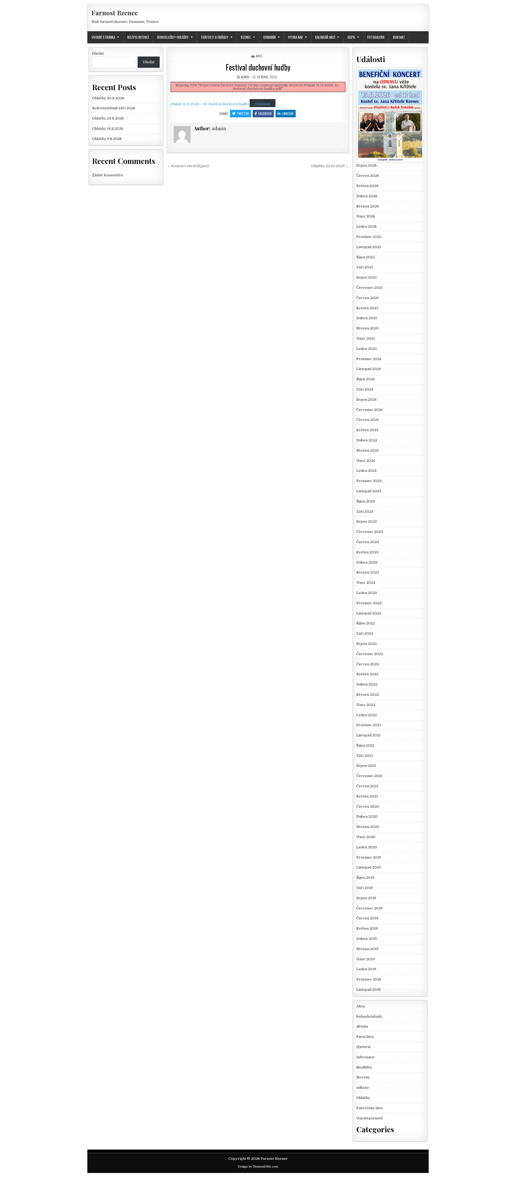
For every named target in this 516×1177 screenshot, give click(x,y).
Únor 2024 (365, 461)
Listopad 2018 (368, 990)
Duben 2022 (366, 684)
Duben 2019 (366, 939)
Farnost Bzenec (114, 12)
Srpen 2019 (366, 898)
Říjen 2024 (365, 379)
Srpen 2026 (366, 165)
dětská (362, 1026)
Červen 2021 (367, 786)
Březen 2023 (367, 572)
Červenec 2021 (369, 776)
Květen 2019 (367, 928)
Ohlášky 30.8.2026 (108, 98)
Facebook (265, 113)
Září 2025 (364, 267)
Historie (363, 1047)
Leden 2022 (366, 715)
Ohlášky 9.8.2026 (107, 139)
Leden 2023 (366, 593)
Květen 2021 (367, 796)
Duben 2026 (366, 196)
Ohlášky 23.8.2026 (108, 118)
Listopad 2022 (368, 613)
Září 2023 (364, 512)
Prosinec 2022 (369, 603)
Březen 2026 (367, 206)
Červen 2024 (367, 420)
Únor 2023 (365, 583)
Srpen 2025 (366, 277)
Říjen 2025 (365, 257)
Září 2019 (364, 888)
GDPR (351, 37)
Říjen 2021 (365, 745)
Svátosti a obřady (214, 37)
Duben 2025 (366, 318)
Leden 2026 (366, 226)
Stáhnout (262, 104)
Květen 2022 (367, 674)
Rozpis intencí (138, 37)
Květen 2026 (367, 186)
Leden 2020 (366, 847)
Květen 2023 (367, 552)
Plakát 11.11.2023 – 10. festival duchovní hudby (210, 104)
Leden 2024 (366, 471)
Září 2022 (364, 633)
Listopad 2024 (368, 369)
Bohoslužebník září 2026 (113, 108)
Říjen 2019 (365, 878)
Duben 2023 (366, 562)
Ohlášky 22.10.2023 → (330, 166)
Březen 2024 (367, 450)
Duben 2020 (367, 816)
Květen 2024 (367, 430)
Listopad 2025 (368, 247)
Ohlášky (363, 1098)
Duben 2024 (366, 440)
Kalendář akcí (325, 37)
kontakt (399, 37)
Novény (363, 1077)
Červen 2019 (367, 918)
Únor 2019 (365, 959)
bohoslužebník (369, 1016)
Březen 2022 (367, 695)
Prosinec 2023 (369, 481)
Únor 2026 (365, 216)
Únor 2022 (365, 705)
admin (245, 77)
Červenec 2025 (369, 288)
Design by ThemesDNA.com (258, 1166)
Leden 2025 (366, 349)
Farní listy (365, 1037)
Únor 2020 (365, 837)
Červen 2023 (367, 542)
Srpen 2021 (366, 766)
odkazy (362, 1087)
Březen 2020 (367, 827)
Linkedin (287, 113)
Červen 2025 (367, 298)
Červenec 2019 (369, 908)
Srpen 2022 (366, 644)
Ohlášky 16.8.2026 (107, 129)
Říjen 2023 (365, 501)
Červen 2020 (367, 806)
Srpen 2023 (366, 521)
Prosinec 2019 (368, 857)
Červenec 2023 (369, 532)
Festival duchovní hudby (258, 67)
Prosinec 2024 (368, 359)
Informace (365, 1057)
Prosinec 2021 (368, 725)
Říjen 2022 (365, 623)
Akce (259, 56)
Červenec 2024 (369, 410)
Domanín (269, 37)
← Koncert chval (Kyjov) (188, 166)
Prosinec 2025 (369, 237)
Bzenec (246, 37)
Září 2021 (364, 756)
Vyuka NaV (295, 37)
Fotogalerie (376, 37)
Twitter (243, 113)
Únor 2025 (365, 338)
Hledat (98, 53)
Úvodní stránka (103, 37)
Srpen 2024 (366, 400)
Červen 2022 (367, 664)
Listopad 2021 (368, 735)
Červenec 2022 (369, 654)
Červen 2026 (367, 176)
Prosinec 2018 (368, 979)
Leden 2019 (366, 969)
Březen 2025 (367, 328)
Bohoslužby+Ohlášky (173, 37)
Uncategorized (369, 1118)
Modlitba (364, 1067)
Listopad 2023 (368, 491)
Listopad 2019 (368, 867)
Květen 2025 (367, 308)
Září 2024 (364, 389)
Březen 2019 (367, 949)
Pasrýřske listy (369, 1108)
